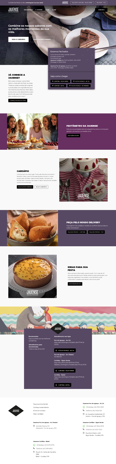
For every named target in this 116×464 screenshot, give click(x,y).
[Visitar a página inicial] (13, 10)
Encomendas (28, 10)
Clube (54, 10)
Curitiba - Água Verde (61, 81)
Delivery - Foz (101, 2)
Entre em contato (39, 410)
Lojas (47, 10)
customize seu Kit (75, 284)
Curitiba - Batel (59, 85)
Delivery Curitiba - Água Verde (82, 2)
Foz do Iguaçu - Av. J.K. (82, 81)
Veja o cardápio (18, 39)
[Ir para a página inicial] (16, 410)
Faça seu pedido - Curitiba (76, 232)
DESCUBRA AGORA (73, 135)
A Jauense (38, 10)
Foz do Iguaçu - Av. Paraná (80, 85)
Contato (101, 10)
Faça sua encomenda (42, 39)
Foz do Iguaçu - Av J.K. (66, 350)
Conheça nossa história (18, 100)
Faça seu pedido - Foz (96, 232)
